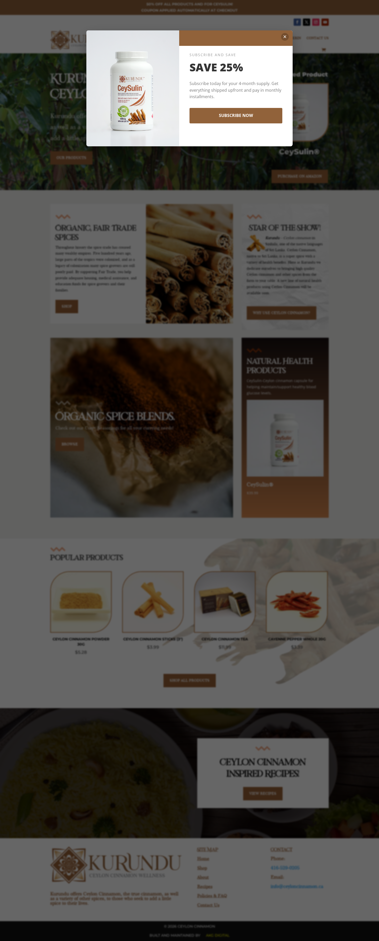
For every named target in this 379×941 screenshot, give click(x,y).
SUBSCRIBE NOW (236, 115)
